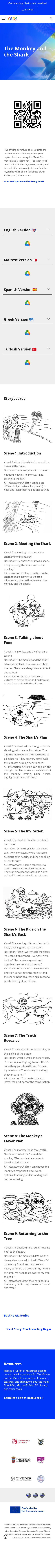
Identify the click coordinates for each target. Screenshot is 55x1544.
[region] (27, 7)
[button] (3, 19)
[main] (27, 51)
